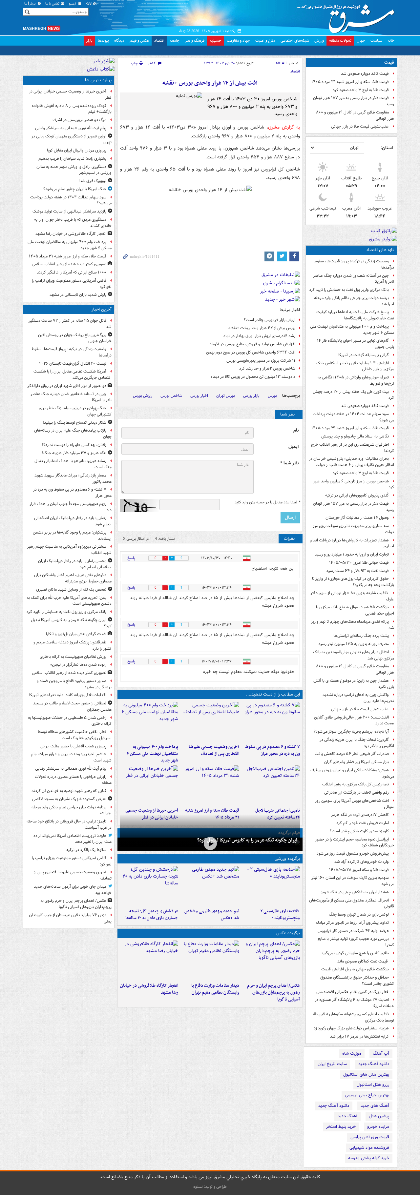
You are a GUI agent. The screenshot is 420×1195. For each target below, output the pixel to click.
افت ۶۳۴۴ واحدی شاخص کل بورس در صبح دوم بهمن (250, 352)
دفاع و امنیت (265, 40)
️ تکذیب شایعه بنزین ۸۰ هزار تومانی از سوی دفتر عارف (352, 596)
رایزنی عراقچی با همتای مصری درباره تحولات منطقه (73, 780)
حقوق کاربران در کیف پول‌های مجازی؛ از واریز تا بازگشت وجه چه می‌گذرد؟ (353, 582)
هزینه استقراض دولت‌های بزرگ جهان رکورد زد (351, 1028)
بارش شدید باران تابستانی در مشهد (78, 295)
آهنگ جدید (347, 1116)
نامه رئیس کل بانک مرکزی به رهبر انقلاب (355, 784)
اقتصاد (159, 40)
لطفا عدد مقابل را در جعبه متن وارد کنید (267, 502)
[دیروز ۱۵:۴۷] (210, 885)
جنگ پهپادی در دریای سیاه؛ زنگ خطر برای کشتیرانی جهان (75, 411)
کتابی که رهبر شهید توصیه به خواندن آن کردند (69, 791)
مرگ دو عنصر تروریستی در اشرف (79, 120)
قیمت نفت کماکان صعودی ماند (363, 961)
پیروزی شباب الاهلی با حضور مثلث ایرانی (73, 746)
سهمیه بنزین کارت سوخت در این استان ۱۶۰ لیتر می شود (352, 881)
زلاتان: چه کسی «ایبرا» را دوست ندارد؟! (74, 445)
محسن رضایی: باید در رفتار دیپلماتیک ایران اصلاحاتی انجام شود (75, 564)
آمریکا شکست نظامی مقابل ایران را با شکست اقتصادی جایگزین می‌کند (72, 374)
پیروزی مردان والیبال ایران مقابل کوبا (76, 150)
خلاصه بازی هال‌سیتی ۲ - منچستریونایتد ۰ (278, 914)
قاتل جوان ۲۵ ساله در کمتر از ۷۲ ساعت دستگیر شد (70, 323)
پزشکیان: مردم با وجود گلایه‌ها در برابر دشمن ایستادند (72, 535)
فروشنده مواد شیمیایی (369, 1147)
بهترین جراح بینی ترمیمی (367, 1095)
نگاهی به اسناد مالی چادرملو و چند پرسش (355, 436)
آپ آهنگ (381, 1053)
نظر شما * (289, 463)
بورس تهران (225, 396)
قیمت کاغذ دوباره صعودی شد (365, 74)
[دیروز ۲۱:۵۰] (210, 843)
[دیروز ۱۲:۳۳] (149, 785)
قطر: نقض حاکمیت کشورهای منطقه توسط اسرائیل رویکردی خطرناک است (75, 735)
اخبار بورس (199, 396)
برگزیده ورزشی (287, 858)
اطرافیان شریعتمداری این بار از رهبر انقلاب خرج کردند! (352, 447)
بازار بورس (251, 396)
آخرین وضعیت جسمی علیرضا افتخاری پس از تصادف (214, 750)
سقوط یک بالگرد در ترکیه (86, 850)
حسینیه (215, 40)
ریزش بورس (142, 396)
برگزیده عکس (288, 933)
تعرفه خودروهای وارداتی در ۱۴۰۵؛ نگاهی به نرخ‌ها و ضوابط (356, 380)
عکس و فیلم (139, 40)
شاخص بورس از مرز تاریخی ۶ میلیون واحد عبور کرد (353, 484)
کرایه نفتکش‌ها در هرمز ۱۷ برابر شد (359, 1036)
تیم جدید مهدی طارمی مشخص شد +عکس (211, 914)
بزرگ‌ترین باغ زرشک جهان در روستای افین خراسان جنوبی (75, 338)
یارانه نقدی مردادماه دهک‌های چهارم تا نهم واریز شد (352, 624)
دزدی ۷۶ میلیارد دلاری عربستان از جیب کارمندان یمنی (70, 918)
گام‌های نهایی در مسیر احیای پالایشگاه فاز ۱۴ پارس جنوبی (355, 343)
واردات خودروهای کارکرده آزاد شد (361, 862)
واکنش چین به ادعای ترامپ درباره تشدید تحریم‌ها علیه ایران (358, 698)
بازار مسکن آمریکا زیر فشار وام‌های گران (356, 762)
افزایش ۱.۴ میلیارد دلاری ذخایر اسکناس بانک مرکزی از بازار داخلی (355, 366)
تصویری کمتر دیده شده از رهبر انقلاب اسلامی (69, 264)
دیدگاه (119, 40)
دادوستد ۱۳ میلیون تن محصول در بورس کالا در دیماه (253, 377)
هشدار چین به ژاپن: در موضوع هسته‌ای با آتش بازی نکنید (353, 684)
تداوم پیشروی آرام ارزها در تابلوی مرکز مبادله (352, 923)
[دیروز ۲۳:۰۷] (271, 721)
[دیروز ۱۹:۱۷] (210, 721)
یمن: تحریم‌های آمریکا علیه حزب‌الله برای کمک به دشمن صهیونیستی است (69, 601)
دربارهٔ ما (30, 3)
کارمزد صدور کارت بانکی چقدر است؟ (359, 831)
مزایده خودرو (378, 1126)
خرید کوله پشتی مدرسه (368, 1158)
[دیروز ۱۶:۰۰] (149, 960)
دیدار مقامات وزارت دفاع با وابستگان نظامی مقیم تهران (215, 989)
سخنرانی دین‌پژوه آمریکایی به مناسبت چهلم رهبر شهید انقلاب (69, 549)
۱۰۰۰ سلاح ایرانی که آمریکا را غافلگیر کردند (71, 272)
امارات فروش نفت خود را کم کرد (362, 823)
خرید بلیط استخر (341, 1126)
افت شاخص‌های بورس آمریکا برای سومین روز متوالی (354, 804)
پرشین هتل (379, 1116)
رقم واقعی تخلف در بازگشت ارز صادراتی (356, 792)
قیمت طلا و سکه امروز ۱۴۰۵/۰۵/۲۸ (359, 870)
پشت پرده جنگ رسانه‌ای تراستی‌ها (361, 636)
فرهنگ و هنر (194, 40)
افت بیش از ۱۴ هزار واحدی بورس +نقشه (210, 83)
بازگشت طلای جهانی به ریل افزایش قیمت (355, 969)
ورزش (319, 40)
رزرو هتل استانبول (373, 1084)
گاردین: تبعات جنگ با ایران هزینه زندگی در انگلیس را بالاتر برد (357, 743)
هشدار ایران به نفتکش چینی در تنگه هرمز (355, 892)
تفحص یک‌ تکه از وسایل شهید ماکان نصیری (71, 589)
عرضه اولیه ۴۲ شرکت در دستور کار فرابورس (353, 931)
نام (296, 430)
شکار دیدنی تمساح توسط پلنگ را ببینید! (74, 422)
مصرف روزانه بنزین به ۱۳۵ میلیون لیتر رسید (353, 644)
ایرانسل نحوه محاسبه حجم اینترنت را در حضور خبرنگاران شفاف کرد (354, 842)
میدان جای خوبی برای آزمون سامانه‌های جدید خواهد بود (73, 889)
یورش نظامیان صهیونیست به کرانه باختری (73, 657)
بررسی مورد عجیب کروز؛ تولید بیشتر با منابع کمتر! (356, 942)
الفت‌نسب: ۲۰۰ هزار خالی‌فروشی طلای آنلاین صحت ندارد (354, 720)
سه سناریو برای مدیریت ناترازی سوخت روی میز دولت (353, 529)
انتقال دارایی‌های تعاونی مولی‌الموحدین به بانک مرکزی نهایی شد (353, 655)
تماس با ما (52, 3)
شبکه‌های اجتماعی (295, 40)
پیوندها (103, 40)
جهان (361, 40)
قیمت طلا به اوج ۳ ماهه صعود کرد (361, 90)
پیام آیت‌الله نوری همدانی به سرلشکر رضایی (70, 128)
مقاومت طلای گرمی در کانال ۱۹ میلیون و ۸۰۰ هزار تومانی (355, 115)
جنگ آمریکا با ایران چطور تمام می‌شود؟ (74, 189)
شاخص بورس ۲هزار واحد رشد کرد (267, 368)
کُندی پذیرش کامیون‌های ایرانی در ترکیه (357, 495)
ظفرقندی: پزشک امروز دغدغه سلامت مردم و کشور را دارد (72, 645)
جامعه (174, 40)
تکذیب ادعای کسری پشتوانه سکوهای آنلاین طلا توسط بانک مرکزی (353, 1017)
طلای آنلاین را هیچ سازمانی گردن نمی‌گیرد (355, 953)
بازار (89, 40)
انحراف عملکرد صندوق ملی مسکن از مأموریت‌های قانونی (351, 903)
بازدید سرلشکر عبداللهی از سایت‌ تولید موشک (69, 211)
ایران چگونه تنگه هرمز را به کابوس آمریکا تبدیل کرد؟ (247, 840)
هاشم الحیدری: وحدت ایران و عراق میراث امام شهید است (71, 757)
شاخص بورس (171, 396)
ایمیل (293, 446)
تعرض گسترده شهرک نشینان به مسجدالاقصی (69, 799)
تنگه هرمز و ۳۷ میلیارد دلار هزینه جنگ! (74, 453)
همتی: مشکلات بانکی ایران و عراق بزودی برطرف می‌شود (352, 773)
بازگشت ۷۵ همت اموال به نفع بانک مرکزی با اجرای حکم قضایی (355, 610)
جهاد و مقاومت (238, 40)
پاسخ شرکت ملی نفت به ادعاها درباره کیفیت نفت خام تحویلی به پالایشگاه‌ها (355, 315)
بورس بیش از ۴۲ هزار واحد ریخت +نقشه (261, 328)
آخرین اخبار (102, 309)
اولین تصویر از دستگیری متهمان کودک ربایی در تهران (72, 139)
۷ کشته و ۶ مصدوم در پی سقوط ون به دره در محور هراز (272, 750)
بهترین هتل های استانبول (366, 1074)
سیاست (376, 40)
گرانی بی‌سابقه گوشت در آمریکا (363, 355)
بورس (272, 396)
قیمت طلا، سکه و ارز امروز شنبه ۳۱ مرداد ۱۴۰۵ (350, 82)
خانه (391, 40)
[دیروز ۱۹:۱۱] (271, 960)
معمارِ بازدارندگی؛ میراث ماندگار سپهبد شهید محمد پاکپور (73, 478)
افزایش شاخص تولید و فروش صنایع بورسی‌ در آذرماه (252, 344)
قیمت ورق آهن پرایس (369, 1137)
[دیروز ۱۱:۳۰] (149, 885)
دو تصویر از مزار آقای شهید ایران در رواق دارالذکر (66, 386)
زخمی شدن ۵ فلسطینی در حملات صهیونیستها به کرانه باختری (70, 721)
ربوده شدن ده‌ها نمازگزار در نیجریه (78, 664)
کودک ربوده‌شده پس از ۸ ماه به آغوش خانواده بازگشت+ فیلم (72, 109)
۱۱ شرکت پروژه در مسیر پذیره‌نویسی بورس (260, 360)
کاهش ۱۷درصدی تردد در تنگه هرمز (360, 815)
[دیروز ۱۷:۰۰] (210, 960)
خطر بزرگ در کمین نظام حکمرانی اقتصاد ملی (352, 992)
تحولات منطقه (340, 40)
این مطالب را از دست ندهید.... (273, 694)
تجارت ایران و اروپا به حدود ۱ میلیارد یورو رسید (352, 554)
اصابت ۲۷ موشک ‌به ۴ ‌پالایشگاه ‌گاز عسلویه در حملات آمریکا (354, 1003)
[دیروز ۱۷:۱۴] (271, 885)
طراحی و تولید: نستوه (210, 1187)
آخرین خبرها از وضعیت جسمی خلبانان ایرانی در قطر (70, 94)
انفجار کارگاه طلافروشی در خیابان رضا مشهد (149, 989)
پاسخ (131, 558)
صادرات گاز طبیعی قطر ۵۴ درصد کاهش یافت (352, 754)
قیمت (389, 62)
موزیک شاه (351, 1053)
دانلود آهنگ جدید (373, 1064)
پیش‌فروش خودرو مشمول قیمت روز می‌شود (353, 853)
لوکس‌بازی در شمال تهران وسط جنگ (359, 914)
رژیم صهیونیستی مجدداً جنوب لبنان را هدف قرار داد (71, 507)
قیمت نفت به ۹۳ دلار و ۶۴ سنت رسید (357, 571)
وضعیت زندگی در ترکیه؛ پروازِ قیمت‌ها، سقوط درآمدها (354, 264)
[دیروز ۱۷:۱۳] (271, 785)
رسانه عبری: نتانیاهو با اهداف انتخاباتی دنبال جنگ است (73, 464)
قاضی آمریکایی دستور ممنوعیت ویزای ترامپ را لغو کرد (72, 283)
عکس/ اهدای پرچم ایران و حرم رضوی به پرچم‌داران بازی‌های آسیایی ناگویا (273, 992)
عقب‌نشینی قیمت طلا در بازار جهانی (360, 126)
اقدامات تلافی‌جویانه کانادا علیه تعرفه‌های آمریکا (67, 695)
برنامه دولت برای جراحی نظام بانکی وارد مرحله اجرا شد (354, 301)
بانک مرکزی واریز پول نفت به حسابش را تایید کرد (349, 290)
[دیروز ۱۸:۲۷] (149, 721)
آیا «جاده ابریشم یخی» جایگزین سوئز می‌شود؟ (351, 731)
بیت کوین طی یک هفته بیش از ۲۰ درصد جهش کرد (353, 395)
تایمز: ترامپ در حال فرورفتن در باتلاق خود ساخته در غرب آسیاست (69, 824)
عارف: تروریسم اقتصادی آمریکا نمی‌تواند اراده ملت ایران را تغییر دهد (72, 839)
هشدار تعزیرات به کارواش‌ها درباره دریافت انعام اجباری (352, 543)
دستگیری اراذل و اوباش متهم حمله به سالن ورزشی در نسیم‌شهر (74, 170)
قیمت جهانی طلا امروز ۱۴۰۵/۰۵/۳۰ (359, 562)
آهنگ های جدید (375, 1105)
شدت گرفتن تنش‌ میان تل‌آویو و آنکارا (76, 634)
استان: (387, 148)
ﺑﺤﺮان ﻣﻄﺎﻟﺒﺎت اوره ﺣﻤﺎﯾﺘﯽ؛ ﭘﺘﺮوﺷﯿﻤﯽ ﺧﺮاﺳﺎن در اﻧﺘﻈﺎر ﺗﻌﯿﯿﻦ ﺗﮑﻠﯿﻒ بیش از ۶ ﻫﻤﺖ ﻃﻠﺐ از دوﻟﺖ (351, 462)
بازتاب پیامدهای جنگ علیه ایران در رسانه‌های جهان (73, 433)
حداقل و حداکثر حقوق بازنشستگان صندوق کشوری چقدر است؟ (357, 980)
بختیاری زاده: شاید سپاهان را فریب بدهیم (72, 158)
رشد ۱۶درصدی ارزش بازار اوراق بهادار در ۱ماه (259, 336)
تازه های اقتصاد (380, 250)
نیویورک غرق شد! (92, 181)
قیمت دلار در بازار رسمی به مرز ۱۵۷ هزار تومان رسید (353, 101)
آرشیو (73, 3)
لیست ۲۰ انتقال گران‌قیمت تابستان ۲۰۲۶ (72, 363)
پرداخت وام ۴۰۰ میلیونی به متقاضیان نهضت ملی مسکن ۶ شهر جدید (352, 329)
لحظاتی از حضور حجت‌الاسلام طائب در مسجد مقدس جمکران (72, 706)
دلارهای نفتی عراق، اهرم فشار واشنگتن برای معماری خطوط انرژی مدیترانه (73, 578)
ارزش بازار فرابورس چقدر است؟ (269, 320)
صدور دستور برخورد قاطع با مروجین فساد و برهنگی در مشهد (74, 684)
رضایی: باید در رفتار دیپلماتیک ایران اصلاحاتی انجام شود (73, 521)
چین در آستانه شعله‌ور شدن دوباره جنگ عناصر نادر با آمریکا (353, 279)
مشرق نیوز (348, 16)
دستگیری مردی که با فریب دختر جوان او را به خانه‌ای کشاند (73, 222)
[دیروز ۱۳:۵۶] (210, 785)
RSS (89, 3)
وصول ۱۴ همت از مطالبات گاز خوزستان (357, 518)
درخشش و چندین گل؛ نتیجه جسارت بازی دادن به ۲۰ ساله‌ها (151, 914)
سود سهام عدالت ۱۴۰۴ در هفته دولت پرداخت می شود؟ (353, 417)
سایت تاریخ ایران (332, 1064)
